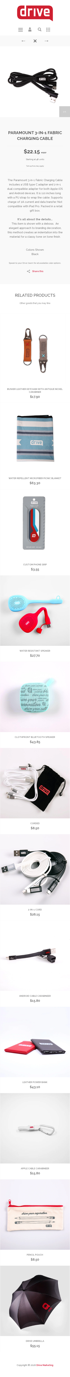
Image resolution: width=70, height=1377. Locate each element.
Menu (20, 29)
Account (30, 29)
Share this (37, 271)
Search (40, 29)
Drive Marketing (44, 1365)
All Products (49, 29)
